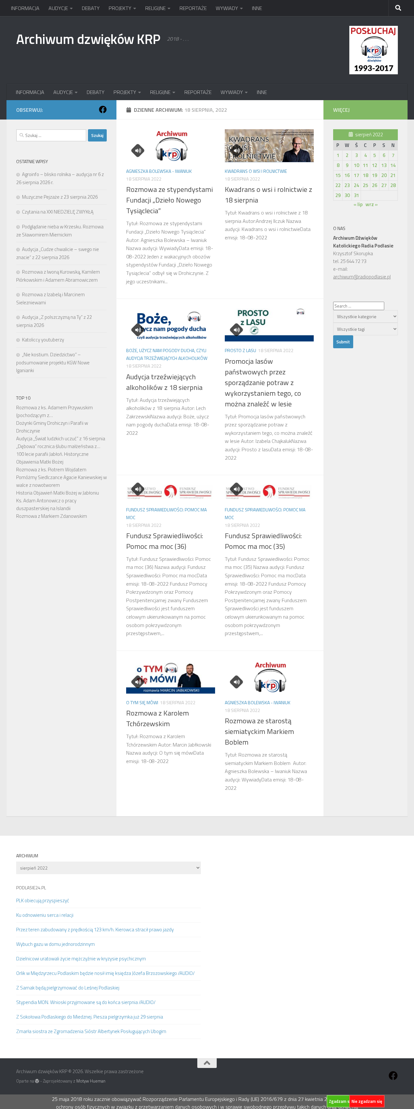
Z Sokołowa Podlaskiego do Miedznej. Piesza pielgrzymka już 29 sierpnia (89, 1016)
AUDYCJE (58, 8)
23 (347, 185)
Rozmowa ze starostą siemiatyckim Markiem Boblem (259, 731)
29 (338, 195)
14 (393, 165)
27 (384, 185)
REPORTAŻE (193, 8)
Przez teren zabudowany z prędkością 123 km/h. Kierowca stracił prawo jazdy (95, 929)
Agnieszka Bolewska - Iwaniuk (159, 171)
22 (338, 185)
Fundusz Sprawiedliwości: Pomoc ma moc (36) (164, 541)
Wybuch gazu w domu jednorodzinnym (55, 944)
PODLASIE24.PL (31, 887)
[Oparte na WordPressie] (37, 1081)
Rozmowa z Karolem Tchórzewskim (157, 718)
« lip (358, 204)
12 (374, 165)
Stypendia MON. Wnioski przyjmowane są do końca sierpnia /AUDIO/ (86, 1002)
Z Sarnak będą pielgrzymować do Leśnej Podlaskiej (67, 987)
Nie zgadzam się (367, 1101)
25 (365, 185)
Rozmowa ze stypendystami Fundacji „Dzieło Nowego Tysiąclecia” (169, 200)
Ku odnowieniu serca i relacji (44, 915)
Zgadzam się (341, 1101)
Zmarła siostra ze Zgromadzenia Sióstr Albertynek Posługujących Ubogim (91, 1031)
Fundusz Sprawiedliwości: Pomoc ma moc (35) (263, 541)
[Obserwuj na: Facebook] (103, 109)
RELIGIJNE (155, 8)
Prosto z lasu (240, 350)
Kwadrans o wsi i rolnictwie (256, 171)
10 (356, 165)
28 (393, 185)
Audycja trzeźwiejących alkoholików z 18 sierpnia (164, 382)
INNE (257, 8)
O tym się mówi (142, 702)
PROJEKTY (120, 8)
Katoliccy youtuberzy (43, 339)
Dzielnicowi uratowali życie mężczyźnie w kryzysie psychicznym (81, 958)
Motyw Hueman (90, 1081)
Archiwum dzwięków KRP (88, 38)
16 (347, 175)
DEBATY (91, 8)
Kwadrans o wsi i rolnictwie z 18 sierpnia (268, 194)
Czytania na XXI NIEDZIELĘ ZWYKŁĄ (57, 211)
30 (347, 195)
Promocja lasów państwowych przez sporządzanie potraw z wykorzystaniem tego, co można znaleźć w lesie (263, 382)
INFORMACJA (25, 8)
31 (356, 195)
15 (338, 175)
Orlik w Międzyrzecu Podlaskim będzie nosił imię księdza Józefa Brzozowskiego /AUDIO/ (105, 973)
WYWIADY (227, 8)
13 (384, 165)
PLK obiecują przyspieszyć (42, 900)
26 (374, 185)
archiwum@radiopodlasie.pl (362, 276)
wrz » (371, 204)
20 (384, 175)
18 (365, 175)
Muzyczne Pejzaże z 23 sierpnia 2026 (60, 197)
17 (356, 175)
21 (393, 175)
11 (365, 165)
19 (374, 175)
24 (356, 185)
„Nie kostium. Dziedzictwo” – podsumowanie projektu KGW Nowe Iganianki (53, 362)
